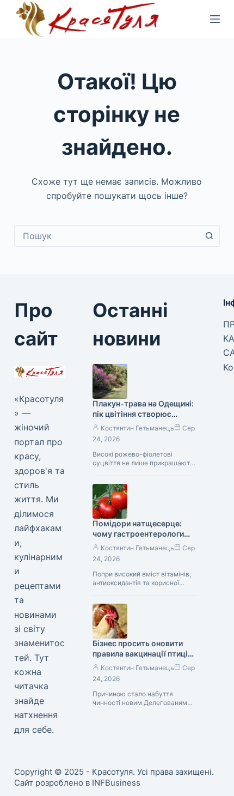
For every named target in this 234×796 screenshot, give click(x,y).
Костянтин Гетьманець (137, 428)
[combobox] (107, 236)
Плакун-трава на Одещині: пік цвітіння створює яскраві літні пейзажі (143, 414)
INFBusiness (116, 782)
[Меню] (215, 19)
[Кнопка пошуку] (209, 236)
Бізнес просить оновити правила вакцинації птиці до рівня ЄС (140, 654)
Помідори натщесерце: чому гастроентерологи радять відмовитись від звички (138, 539)
